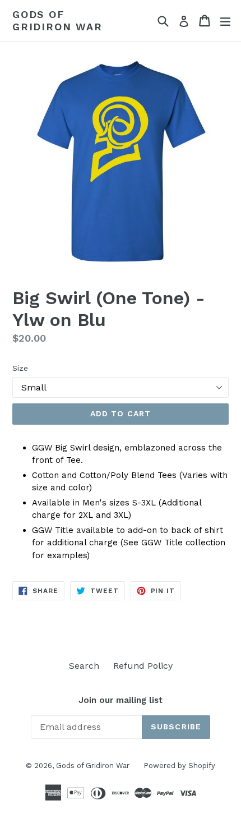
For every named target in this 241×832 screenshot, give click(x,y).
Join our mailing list (120, 700)
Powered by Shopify (179, 765)
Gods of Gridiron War (57, 20)
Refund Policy (143, 665)
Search (84, 665)
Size (20, 368)
